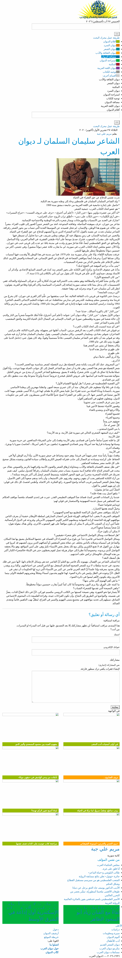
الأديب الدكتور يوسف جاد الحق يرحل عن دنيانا (96, 887)
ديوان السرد (110, 45)
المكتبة (112, 64)
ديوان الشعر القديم (110, 944)
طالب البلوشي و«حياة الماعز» (104, 872)
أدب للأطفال (113, 941)
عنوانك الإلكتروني (111, 647)
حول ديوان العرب (50, 948)
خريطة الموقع (51, 937)
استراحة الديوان (108, 60)
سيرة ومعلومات (111, 933)
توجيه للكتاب (109, 71)
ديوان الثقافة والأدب (105, 53)
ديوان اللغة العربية (106, 68)
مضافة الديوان (108, 56)
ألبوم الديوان (113, 937)
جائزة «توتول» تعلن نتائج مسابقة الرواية (99, 876)
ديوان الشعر (110, 49)
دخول (56, 929)
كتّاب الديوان (52, 952)
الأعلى (118, 925)
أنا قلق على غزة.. (111, 868)
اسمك (117, 634)
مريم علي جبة (104, 133)
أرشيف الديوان (51, 933)
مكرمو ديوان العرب (109, 948)
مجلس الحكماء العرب (108, 865)
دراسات (115, 929)
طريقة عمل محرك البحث (106, 37)
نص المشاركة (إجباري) (109, 665)
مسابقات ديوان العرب (108, 952)
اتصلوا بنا (54, 944)
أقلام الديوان (109, 41)
